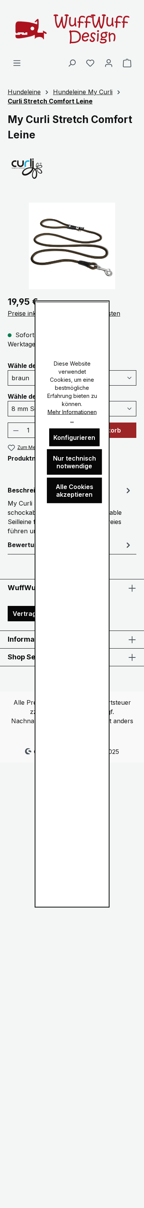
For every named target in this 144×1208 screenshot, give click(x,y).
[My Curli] (72, 168)
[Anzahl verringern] (16, 430)
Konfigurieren (74, 437)
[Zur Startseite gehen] (72, 29)
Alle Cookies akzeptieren (74, 490)
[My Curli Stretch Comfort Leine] (72, 246)
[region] (72, 246)
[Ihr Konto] (108, 62)
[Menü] (17, 62)
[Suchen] (72, 62)
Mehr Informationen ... (72, 416)
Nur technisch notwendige (74, 462)
